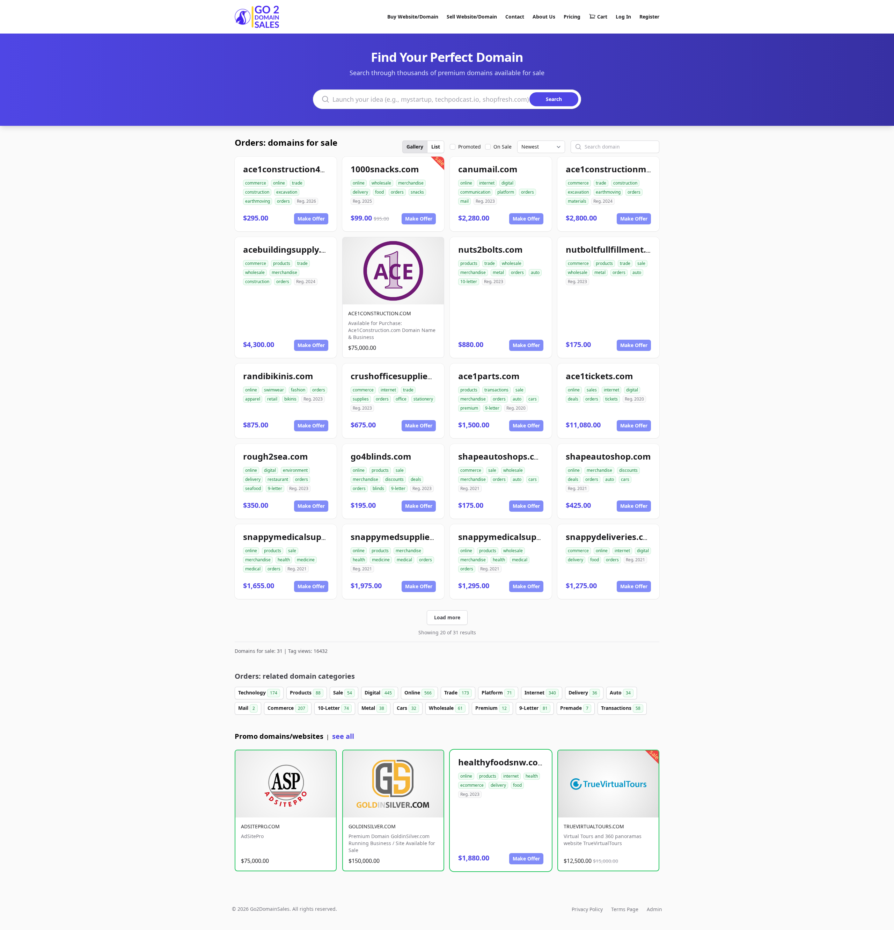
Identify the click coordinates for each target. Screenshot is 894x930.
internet (486, 183)
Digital (378, 692)
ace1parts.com (489, 376)
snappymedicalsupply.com (513, 536)
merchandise (411, 183)
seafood (253, 488)
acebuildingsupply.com (291, 249)
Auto (620, 692)
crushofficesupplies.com (401, 376)
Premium (491, 708)
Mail (246, 708)
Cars (406, 708)
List (435, 146)
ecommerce (472, 785)
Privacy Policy (587, 909)
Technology (257, 692)
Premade (574, 708)
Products (305, 692)
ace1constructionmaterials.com (632, 169)
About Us (544, 16)
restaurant (278, 479)
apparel (252, 399)
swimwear (274, 390)
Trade (456, 692)
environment (295, 470)
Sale (342, 692)
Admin (654, 909)
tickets (611, 399)
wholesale (381, 183)
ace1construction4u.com (294, 169)
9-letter (492, 408)
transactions (496, 390)
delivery (360, 192)
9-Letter (533, 708)
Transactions (620, 708)
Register (649, 16)
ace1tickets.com (599, 376)
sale (641, 263)
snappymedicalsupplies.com (302, 536)
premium (469, 408)
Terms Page (624, 909)
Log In (623, 16)
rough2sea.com (275, 456)
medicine (306, 560)
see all (343, 736)
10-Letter (333, 708)
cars (532, 399)
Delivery (583, 692)
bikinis (290, 399)
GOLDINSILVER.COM (372, 826)
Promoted (469, 146)
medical (253, 569)
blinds (378, 488)
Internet (540, 692)
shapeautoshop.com (608, 456)
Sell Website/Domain (472, 16)
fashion (298, 390)
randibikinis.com (278, 376)
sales (592, 390)
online (279, 183)
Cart (602, 16)
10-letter (468, 281)
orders (283, 201)
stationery (423, 399)
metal (498, 272)
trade (297, 183)
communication (475, 192)
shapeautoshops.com (503, 456)
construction (257, 192)
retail (272, 399)
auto (535, 272)
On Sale (502, 146)
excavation (286, 192)
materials (577, 201)
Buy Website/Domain (412, 16)
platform (505, 192)
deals (573, 399)
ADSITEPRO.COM (260, 826)
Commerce (286, 708)
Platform (497, 692)
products (281, 263)
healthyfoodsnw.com (502, 762)
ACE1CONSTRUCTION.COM (379, 313)
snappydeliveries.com (611, 536)
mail (464, 201)
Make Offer (311, 218)
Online (418, 692)
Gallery (414, 146)
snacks (417, 192)
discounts (394, 479)
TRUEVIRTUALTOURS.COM (594, 826)
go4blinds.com (381, 456)
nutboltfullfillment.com (615, 249)
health (284, 560)
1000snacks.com (385, 169)
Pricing (572, 16)
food (379, 192)
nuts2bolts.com (490, 249)
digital (507, 183)
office (401, 399)
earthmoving (257, 201)
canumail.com (488, 169)
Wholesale (446, 708)
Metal (372, 708)
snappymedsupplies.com (402, 536)
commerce (255, 183)
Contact (514, 16)
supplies (361, 399)
